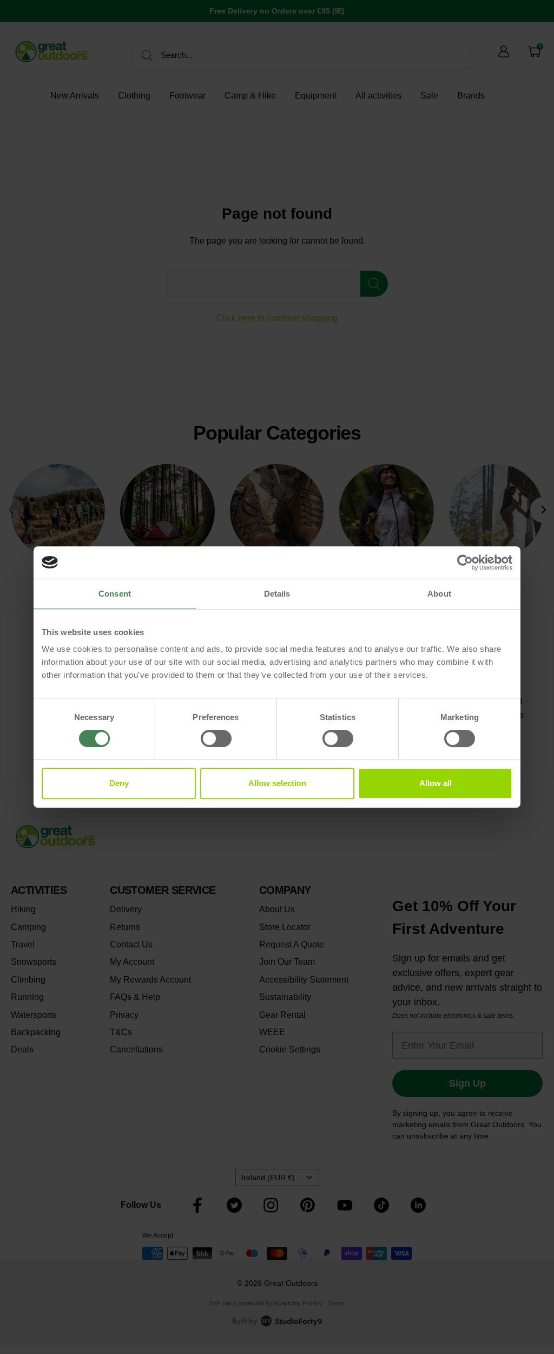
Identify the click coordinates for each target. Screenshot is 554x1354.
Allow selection (277, 783)
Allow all (435, 783)
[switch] (216, 738)
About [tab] (439, 593)
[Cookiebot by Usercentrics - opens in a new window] (465, 562)
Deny (119, 783)
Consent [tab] (114, 593)
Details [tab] (277, 593)
